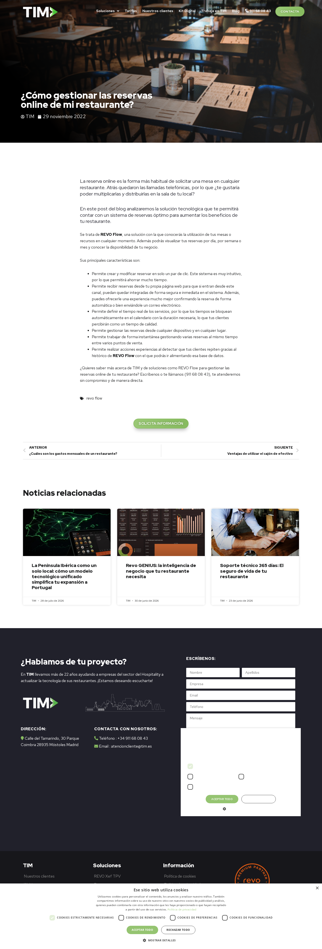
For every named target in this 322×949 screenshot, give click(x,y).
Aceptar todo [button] (142, 930)
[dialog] (161, 916)
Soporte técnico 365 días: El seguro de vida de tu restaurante (251, 570)
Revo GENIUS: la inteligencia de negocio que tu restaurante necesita (161, 570)
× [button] (317, 888)
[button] (289, 11)
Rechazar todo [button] (178, 930)
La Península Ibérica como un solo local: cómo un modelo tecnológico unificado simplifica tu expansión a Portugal (64, 576)
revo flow (94, 398)
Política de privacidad (182, 909)
